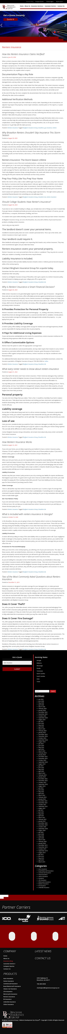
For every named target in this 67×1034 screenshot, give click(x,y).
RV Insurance (42, 885)
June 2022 (41, 790)
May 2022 (41, 791)
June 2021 (41, 812)
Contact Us (60, 6)
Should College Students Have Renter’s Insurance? (26, 201)
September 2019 (43, 851)
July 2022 (40, 788)
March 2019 (41, 862)
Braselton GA (42, 197)
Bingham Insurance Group (30, 128)
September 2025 (43, 718)
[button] (1, 32)
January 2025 (42, 732)
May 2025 (41, 725)
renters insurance (51, 197)
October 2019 (42, 849)
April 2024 (41, 749)
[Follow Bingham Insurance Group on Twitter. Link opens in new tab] (55, 936)
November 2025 (43, 714)
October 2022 (42, 782)
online (46, 361)
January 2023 (42, 777)
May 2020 (41, 836)
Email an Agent (49, 1)
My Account (59, 1)
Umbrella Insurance (43, 887)
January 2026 (42, 710)
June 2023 (41, 767)
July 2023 (40, 766)
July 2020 (40, 832)
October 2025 (42, 716)
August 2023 (41, 764)
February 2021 (42, 819)
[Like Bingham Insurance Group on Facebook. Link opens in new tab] (12, 936)
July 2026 (40, 699)
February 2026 (42, 708)
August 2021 (41, 808)
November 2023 (43, 758)
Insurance (41, 878)
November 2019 (43, 847)
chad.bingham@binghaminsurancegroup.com (48, 988)
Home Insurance (43, 876)
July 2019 (40, 854)
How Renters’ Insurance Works (17, 442)
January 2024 (42, 755)
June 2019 (41, 856)
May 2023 (41, 769)
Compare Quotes (39, 1)
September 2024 (43, 740)
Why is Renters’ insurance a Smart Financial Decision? (28, 286)
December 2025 (42, 712)
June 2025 (41, 723)
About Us (27, 6)
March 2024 (41, 751)
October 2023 (42, 760)
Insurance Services (37, 6)
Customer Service (50, 6)
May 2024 (41, 747)
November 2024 (43, 736)
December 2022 (42, 779)
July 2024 (40, 743)
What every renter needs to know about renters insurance (30, 368)
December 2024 (42, 734)
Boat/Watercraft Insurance (45, 871)
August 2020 (41, 830)
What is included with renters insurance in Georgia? (27, 514)
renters (55, 128)
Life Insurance (42, 880)
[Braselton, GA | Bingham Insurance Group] (9, 7)
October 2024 (42, 738)
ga (45, 128)
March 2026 (41, 707)
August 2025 (41, 719)
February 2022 (42, 797)
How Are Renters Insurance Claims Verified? (23, 54)
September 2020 (43, 828)
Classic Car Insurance (10, 989)
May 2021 (41, 814)
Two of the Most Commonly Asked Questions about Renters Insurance (31, 578)
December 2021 (42, 801)
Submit (17, 669)
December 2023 (42, 756)
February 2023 (42, 775)
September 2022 (43, 784)
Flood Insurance (42, 874)
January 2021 (42, 821)
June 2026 (41, 701)
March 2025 (41, 729)
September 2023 (43, 762)
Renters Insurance (13, 128)
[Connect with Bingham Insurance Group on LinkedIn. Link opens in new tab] (34, 936)
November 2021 (43, 803)
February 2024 (42, 753)
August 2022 (41, 786)
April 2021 (41, 815)
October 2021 (42, 804)
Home (22, 6)
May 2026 (41, 703)
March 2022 (41, 795)
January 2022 (42, 799)
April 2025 (41, 727)
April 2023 (41, 771)
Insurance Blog (29, 1)
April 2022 (41, 793)
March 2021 (41, 817)
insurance (49, 128)
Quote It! (10, 19)
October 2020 (42, 827)
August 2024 (41, 742)
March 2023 (41, 773)
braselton (41, 128)
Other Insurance (8, 1004)
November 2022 (43, 780)
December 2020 (42, 823)
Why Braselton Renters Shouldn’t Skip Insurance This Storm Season (31, 134)
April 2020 (41, 838)
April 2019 (41, 860)
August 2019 (41, 852)
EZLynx (37, 1020)
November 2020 (43, 825)
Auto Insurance (42, 869)
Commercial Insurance (44, 873)
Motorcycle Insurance (44, 882)
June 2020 (41, 834)
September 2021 (43, 806)
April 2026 (41, 705)
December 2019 (42, 845)
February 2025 (42, 731)
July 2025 (40, 721)
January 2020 (42, 843)
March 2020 (41, 839)
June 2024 (41, 745)
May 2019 (41, 858)
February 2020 (42, 841)
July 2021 (40, 810)
